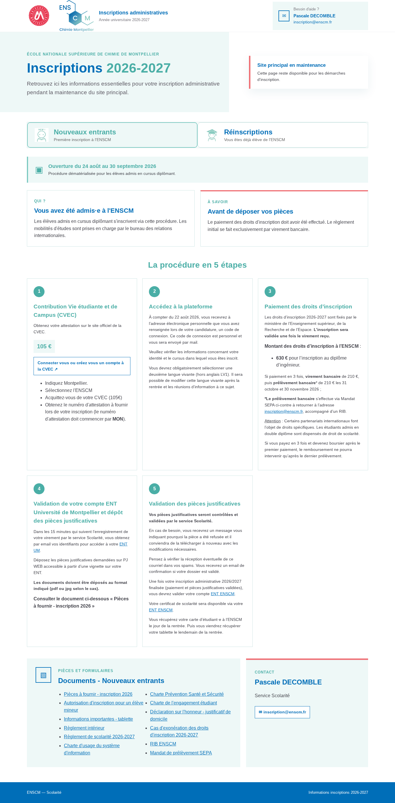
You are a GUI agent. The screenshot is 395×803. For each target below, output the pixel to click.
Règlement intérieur (84, 728)
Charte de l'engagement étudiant (183, 702)
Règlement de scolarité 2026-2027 (99, 736)
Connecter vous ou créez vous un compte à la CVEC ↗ (81, 365)
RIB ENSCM (163, 743)
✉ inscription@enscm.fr (282, 712)
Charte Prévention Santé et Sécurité (187, 694)
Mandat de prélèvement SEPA (181, 752)
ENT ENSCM (223, 593)
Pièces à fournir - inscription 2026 (98, 694)
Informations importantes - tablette (98, 719)
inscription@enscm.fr (313, 22)
